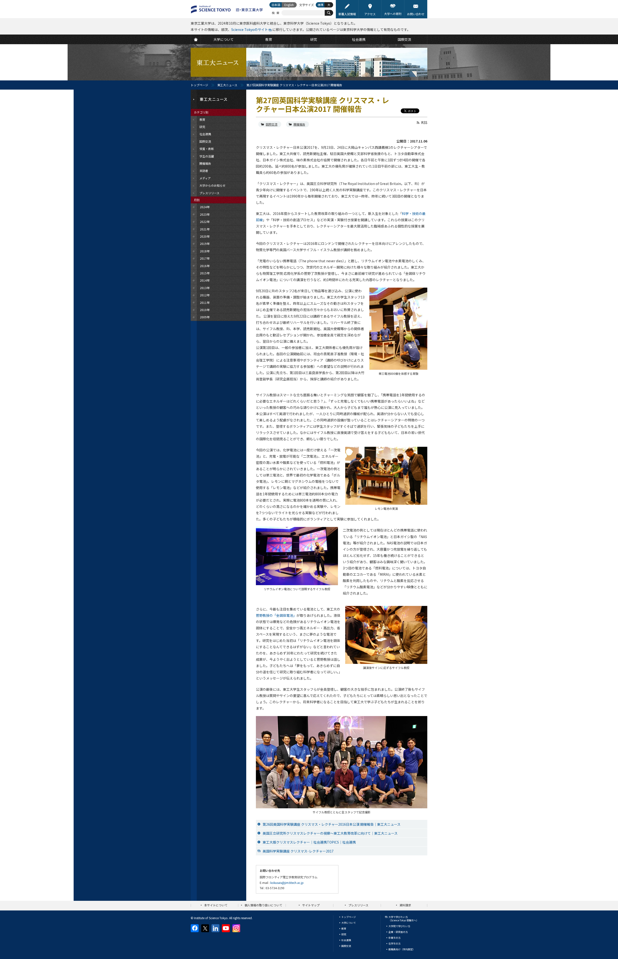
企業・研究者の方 (398, 932)
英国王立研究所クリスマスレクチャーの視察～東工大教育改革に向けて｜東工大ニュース (330, 833)
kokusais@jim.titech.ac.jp (287, 883)
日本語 (276, 5)
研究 (343, 934)
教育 (343, 928)
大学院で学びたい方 (399, 926)
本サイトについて (215, 905)
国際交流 (271, 124)
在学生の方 (394, 943)
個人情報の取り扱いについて (263, 905)
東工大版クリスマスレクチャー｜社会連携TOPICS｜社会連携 (309, 842)
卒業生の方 (394, 937)
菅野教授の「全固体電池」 (276, 615)
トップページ (199, 85)
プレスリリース (358, 905)
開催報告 (299, 124)
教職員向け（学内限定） (401, 949)
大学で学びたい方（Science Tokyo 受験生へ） (403, 918)
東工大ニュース (227, 85)
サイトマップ (311, 905)
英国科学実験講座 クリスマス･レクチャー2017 (298, 851)
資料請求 (405, 905)
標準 (320, 5)
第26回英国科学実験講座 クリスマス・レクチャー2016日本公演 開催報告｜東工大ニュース (331, 824)
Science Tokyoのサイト (249, 29)
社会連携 (346, 940)
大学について (348, 922)
